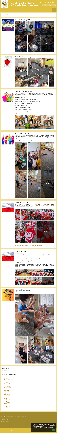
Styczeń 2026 (7, 383)
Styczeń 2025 (7, 398)
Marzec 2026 (7, 381)
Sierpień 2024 (7, 405)
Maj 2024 (6, 407)
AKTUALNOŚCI (15, 15)
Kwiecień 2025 (7, 394)
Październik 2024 (7, 402)
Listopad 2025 (7, 386)
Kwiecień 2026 (7, 379)
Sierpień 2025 (7, 390)
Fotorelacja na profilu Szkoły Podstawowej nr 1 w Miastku (29, 245)
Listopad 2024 (7, 401)
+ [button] (41, 2)
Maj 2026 (6, 378)
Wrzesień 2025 (7, 389)
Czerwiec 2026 (7, 377)
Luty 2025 (6, 397)
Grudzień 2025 (7, 385)
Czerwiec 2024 (7, 406)
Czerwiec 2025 (7, 391)
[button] (45, 3)
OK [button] (53, 429)
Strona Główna (6, 15)
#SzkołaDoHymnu (19, 253)
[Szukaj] (55, 5)
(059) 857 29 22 (6, 421)
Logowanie (53, 2)
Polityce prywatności (49, 427)
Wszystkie (6, 409)
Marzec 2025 (7, 395)
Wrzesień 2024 (7, 403)
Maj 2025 (6, 393)
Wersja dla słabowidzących (8, 430)
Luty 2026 (6, 382)
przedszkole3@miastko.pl (8, 423)
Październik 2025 (7, 387)
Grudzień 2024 (7, 399)
